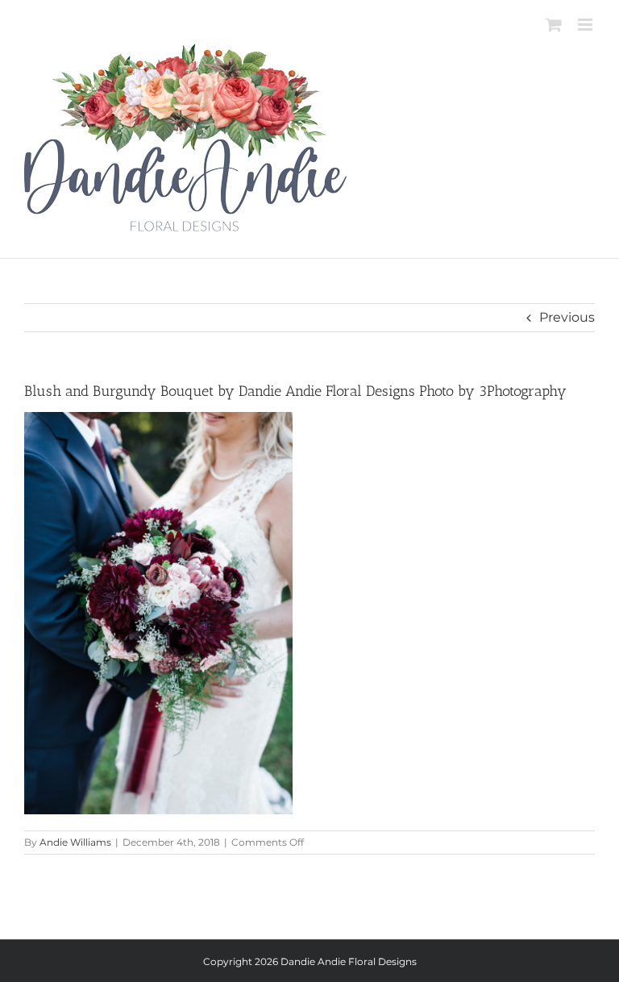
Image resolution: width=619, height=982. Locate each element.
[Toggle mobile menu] (586, 24)
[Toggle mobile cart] (554, 24)
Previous (567, 317)
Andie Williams (75, 842)
